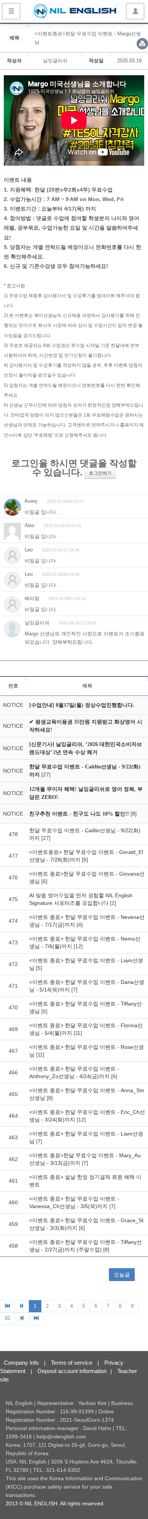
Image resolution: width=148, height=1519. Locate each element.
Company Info (21, 1362)
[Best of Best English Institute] (75, 11)
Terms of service (71, 1362)
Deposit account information (72, 1371)
